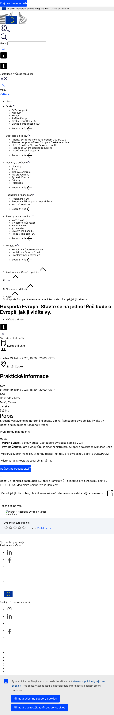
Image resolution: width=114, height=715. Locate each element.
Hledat (3, 43)
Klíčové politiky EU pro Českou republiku (35, 145)
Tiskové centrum (21, 172)
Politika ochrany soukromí (20, 665)
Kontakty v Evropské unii (26, 252)
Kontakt (16, 115)
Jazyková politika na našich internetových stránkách (35, 660)
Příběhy (16, 180)
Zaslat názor (44, 528)
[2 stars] (8, 527)
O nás (9, 106)
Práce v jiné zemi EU (23, 233)
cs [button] (8, 30)
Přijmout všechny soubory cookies (35, 698)
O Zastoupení (19, 110)
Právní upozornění (16, 668)
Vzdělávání (18, 228)
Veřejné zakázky (21, 204)
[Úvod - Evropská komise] (13, 17)
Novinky (16, 166)
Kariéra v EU (19, 225)
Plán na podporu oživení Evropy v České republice (40, 142)
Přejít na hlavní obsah (13, 3)
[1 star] (6, 527)
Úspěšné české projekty (25, 150)
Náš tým (16, 112)
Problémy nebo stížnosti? (26, 255)
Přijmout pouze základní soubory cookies (39, 707)
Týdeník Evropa (20, 177)
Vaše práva (18, 220)
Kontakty (11, 245)
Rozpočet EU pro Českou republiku (32, 147)
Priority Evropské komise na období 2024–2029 (39, 139)
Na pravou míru (20, 174)
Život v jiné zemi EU (23, 231)
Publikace (17, 182)
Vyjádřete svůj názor (23, 222)
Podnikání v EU (20, 198)
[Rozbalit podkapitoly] (15, 106)
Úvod (9, 101)
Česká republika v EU (24, 121)
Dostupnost (12, 671)
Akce (15, 169)
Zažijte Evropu (20, 118)
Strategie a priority (16, 135)
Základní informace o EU (26, 123)
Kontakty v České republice (27, 249)
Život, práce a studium (18, 216)
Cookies (10, 663)
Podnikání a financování (19, 194)
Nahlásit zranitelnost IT (19, 657)
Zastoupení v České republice (22, 272)
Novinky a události (16, 162)
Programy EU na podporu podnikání (32, 201)
